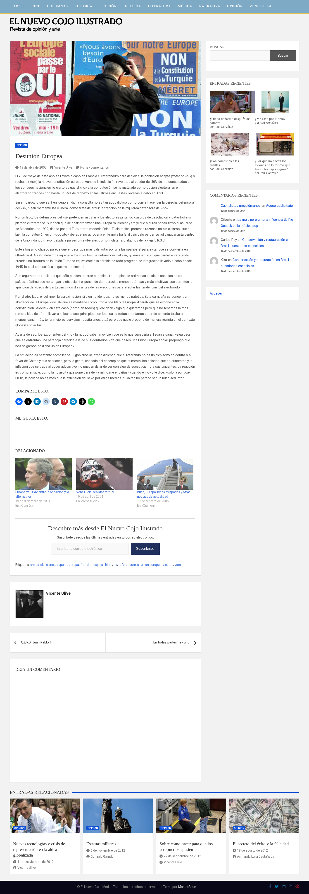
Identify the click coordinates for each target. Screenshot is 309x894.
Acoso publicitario (279, 206)
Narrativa (209, 6)
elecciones (47, 565)
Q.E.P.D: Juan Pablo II (36, 642)
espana (62, 565)
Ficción (109, 6)
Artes (19, 6)
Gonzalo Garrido (102, 856)
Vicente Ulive (63, 167)
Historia (132, 6)
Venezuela (261, 6)
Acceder (216, 293)
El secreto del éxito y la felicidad (261, 843)
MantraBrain (187, 887)
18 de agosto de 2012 (252, 850)
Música (185, 6)
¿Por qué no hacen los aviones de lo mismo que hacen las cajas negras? (272, 165)
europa (74, 565)
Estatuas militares (101, 843)
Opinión (235, 6)
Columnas (57, 6)
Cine (35, 6)
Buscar (217, 47)
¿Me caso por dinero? (270, 119)
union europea (151, 565)
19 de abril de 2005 (33, 167)
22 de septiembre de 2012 (182, 856)
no (115, 565)
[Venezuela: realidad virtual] (104, 474)
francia (85, 565)
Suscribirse (145, 548)
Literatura (159, 6)
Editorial (85, 6)
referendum (127, 565)
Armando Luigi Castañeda (255, 856)
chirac (34, 565)
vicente (168, 565)
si (138, 565)
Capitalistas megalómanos (241, 206)
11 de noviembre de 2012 (35, 862)
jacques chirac (102, 565)
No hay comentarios (94, 167)
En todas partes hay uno (171, 642)
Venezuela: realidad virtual (95, 492)
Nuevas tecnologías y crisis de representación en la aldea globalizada (39, 849)
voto (178, 565)
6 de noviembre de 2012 (108, 850)
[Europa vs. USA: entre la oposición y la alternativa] (43, 474)
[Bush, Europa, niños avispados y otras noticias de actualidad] (165, 474)
